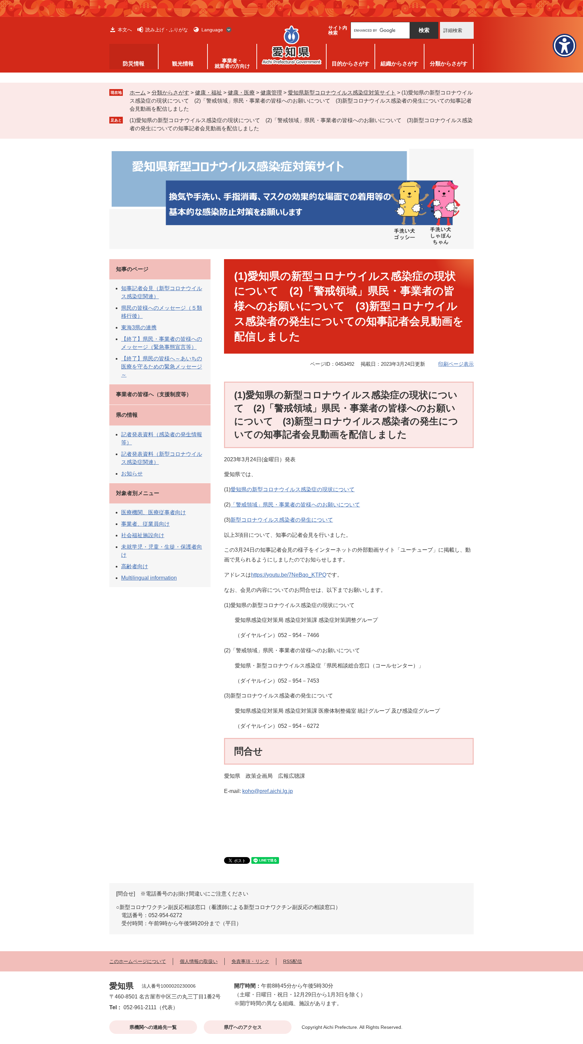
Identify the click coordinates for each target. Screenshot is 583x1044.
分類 (449, 63)
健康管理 (271, 92)
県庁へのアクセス (243, 1027)
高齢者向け (134, 566)
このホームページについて (137, 961)
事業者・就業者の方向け (232, 63)
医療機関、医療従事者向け (153, 512)
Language (212, 29)
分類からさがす (170, 92)
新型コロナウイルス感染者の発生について (281, 520)
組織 (399, 63)
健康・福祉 (208, 92)
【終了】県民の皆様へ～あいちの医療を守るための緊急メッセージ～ (161, 367)
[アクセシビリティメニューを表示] (564, 45)
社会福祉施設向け (142, 535)
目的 (350, 63)
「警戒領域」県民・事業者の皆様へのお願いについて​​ (295, 504)
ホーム (138, 92)
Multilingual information (149, 578)
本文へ (125, 29)
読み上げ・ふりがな (166, 29)
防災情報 (133, 63)
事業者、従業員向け (145, 524)
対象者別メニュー (137, 493)
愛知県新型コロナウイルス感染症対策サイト (342, 92)
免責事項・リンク (250, 961)
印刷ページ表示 (456, 364)
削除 (264, 128)
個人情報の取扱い (199, 961)
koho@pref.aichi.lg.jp (267, 791)
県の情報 (127, 415)
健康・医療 (241, 92)
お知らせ (132, 473)
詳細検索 (452, 30)
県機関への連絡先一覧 (153, 1027)
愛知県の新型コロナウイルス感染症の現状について (292, 489)
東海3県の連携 (139, 327)
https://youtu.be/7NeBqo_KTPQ (288, 575)
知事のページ (132, 269)
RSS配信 (292, 961)
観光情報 (183, 63)
